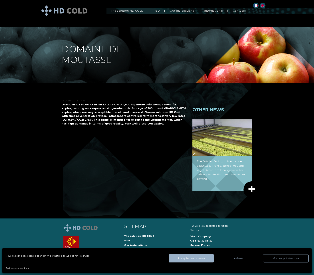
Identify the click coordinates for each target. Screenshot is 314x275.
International (213, 11)
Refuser (239, 258)
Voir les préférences (286, 258)
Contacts (239, 11)
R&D (157, 11)
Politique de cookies (17, 268)
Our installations (182, 11)
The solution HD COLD (127, 11)
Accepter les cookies (191, 258)
